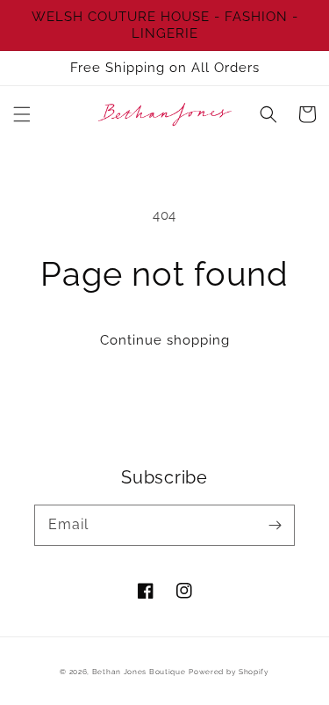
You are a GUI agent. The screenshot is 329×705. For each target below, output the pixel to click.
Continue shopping (165, 340)
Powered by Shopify (229, 671)
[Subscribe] (274, 524)
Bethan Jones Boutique (139, 671)
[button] (22, 114)
